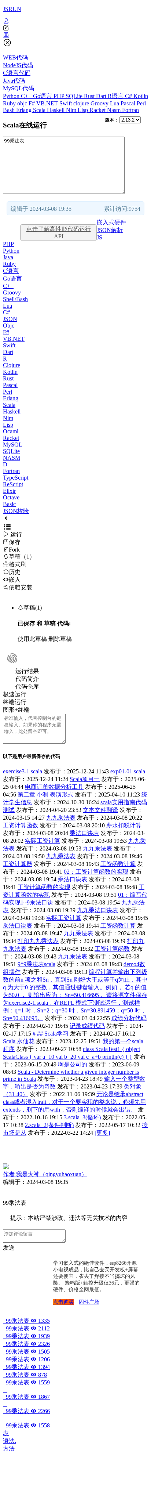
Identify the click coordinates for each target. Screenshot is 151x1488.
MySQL (12, 444)
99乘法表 (26, 1321)
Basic (9, 504)
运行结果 (27, 671)
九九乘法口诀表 (97, 910)
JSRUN (12, 9)
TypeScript (15, 477)
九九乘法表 (61, 818)
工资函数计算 (118, 864)
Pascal (129, 103)
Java (8, 257)
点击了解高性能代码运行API (58, 232)
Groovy (100, 103)
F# (32, 103)
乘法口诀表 (84, 833)
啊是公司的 (72, 1064)
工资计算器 (17, 864)
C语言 (11, 271)
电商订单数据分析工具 (54, 787)
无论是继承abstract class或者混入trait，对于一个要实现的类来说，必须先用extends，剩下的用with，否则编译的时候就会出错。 (74, 1102)
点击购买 (63, 1302)
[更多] (102, 1133)
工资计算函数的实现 (44, 887)
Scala (40, 110)
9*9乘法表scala (36, 964)
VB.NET (47, 103)
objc (23, 103)
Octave (11, 497)
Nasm (114, 110)
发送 (9, 1248)
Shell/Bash (15, 299)
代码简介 (27, 679)
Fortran (130, 110)
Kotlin (140, 96)
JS (99, 237)
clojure (82, 103)
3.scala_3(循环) (82, 1117)
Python (12, 96)
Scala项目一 (85, 779)
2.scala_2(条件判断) (49, 1125)
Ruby (10, 103)
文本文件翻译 (100, 810)
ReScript (13, 484)
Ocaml (10, 431)
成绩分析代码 (129, 1018)
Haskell (56, 110)
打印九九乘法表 (38, 941)
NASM (11, 458)
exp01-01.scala (127, 771)
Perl (141, 103)
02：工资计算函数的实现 (96, 871)
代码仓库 (27, 686)
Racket (98, 110)
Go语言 (43, 96)
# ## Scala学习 (51, 1033)
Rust (90, 96)
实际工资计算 (42, 841)
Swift (66, 103)
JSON (10, 319)
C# (129, 96)
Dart (102, 96)
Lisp (83, 110)
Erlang (24, 110)
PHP (60, 96)
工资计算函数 (20, 825)
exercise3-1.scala (22, 771)
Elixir (9, 491)
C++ (27, 96)
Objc (8, 325)
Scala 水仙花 (18, 1041)
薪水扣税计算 (123, 825)
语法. (9, 1441)
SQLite (75, 96)
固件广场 (89, 1302)
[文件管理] (75, 35)
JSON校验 (16, 511)
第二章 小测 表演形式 (45, 794)
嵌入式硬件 (111, 222)
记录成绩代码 (87, 1026)
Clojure (11, 365)
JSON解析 (110, 230)
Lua (115, 103)
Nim (72, 110)
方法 (9, 1448)
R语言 (116, 96)
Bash (9, 110)
